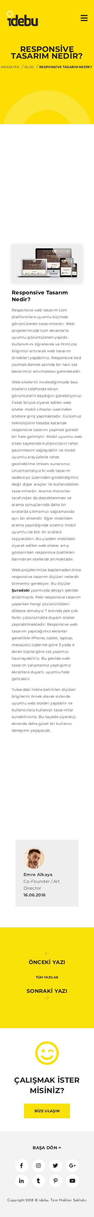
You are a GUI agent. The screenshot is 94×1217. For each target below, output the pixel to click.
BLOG (29, 67)
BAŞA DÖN (45, 1147)
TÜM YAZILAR (47, 977)
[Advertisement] (47, 195)
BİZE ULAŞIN (47, 1111)
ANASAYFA (10, 67)
